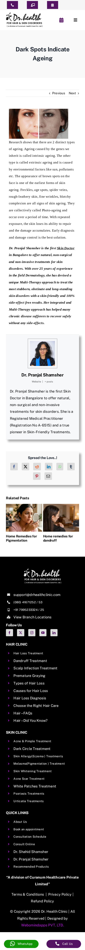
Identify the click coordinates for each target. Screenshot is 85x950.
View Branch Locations (32, 617)
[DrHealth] (24, 14)
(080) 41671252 (24, 602)
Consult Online (24, 844)
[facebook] (9, 632)
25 (42, 609)
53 (40, 602)
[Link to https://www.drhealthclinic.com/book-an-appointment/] (62, 20)
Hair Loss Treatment (28, 653)
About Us (20, 821)
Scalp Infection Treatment (35, 668)
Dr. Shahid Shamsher (30, 852)
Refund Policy (42, 901)
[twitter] (20, 632)
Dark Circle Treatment (31, 749)
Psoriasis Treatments (28, 793)
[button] (9, 523)
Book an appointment (28, 829)
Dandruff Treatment (30, 661)
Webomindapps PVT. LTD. (42, 925)
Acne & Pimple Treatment (32, 741)
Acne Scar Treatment (28, 778)
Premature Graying (29, 676)
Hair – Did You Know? (30, 720)
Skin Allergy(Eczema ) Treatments (38, 756)
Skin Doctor (66, 248)
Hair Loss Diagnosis (29, 698)
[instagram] (31, 632)
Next (72, 93)
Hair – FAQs (22, 713)
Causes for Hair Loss (30, 691)
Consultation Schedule (29, 836)
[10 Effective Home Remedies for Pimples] (61, 506)
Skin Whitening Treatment (32, 771)
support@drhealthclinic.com (36, 595)
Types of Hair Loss (28, 683)
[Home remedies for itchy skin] (24, 506)
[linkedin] (54, 632)
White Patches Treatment (34, 786)
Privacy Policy (60, 894)
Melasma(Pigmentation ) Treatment (39, 763)
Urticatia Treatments (28, 801)
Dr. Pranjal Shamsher (42, 374)
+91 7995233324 (25, 609)
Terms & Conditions (27, 894)
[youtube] (42, 632)
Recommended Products (31, 866)
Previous (58, 93)
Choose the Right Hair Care (36, 706)
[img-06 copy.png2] (42, 570)
